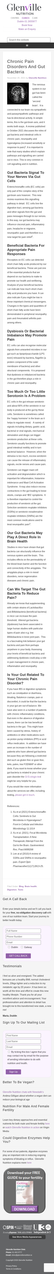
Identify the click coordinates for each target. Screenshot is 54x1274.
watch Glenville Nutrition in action (22, 1127)
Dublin (20, 21)
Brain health (31, 886)
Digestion (12, 889)
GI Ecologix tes (32, 777)
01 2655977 (31, 21)
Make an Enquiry (27, 29)
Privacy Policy (11, 1266)
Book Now (27, 25)
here (47, 1123)
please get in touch (24, 795)
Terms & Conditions (13, 1269)
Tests (20, 889)
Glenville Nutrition (25, 11)
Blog (21, 886)
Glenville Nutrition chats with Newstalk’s (23, 1092)
